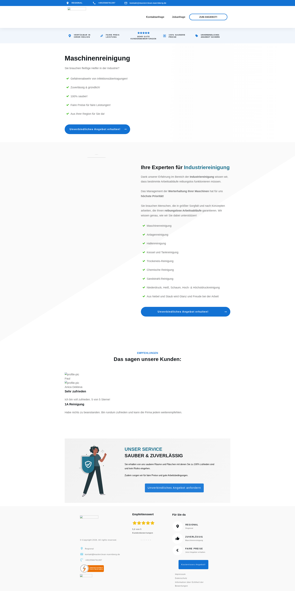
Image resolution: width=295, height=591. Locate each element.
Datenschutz (181, 578)
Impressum (180, 574)
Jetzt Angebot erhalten (195, 552)
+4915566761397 (106, 3)
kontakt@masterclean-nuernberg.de (148, 3)
